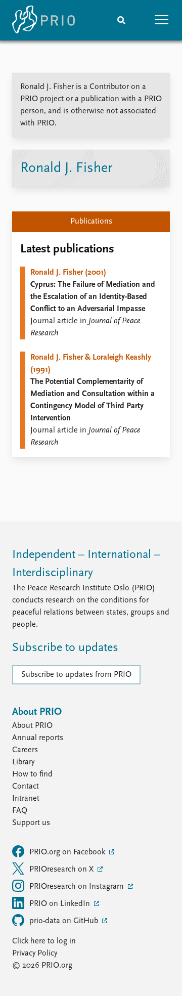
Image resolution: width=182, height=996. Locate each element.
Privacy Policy (34, 953)
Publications (91, 222)
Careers (25, 750)
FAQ (19, 811)
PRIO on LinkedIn (60, 904)
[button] (162, 20)
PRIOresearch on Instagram (77, 887)
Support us (31, 823)
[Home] (43, 20)
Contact (25, 787)
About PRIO (32, 726)
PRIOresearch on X (62, 869)
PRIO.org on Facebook (68, 852)
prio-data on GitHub (64, 921)
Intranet (25, 799)
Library (23, 762)
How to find (32, 774)
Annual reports (37, 738)
